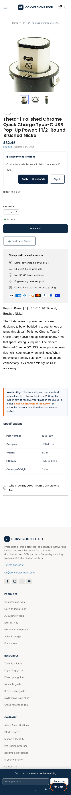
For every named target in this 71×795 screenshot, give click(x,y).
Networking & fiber (15, 608)
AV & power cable (14, 615)
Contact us (10, 766)
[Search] (66, 7)
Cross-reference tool (16, 704)
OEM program (12, 732)
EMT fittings (11, 622)
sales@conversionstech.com (32, 403)
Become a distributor (16, 752)
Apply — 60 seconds (33, 178)
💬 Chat (58, 786)
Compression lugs (14, 601)
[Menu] (5, 7)
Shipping (7, 147)
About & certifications (16, 725)
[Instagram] (14, 581)
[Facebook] (7, 581)
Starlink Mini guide (14, 691)
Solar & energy (12, 636)
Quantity (8, 206)
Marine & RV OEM (14, 738)
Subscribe (59, 781)
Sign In (57, 179)
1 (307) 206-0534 (14, 565)
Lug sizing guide (13, 670)
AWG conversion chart (17, 697)
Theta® (7, 114)
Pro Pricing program (15, 745)
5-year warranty (13, 759)
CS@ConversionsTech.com (19, 572)
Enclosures (10, 643)
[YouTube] (29, 581)
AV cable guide (12, 684)
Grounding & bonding (16, 629)
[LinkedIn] (22, 581)
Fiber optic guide (14, 677)
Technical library (13, 663)
